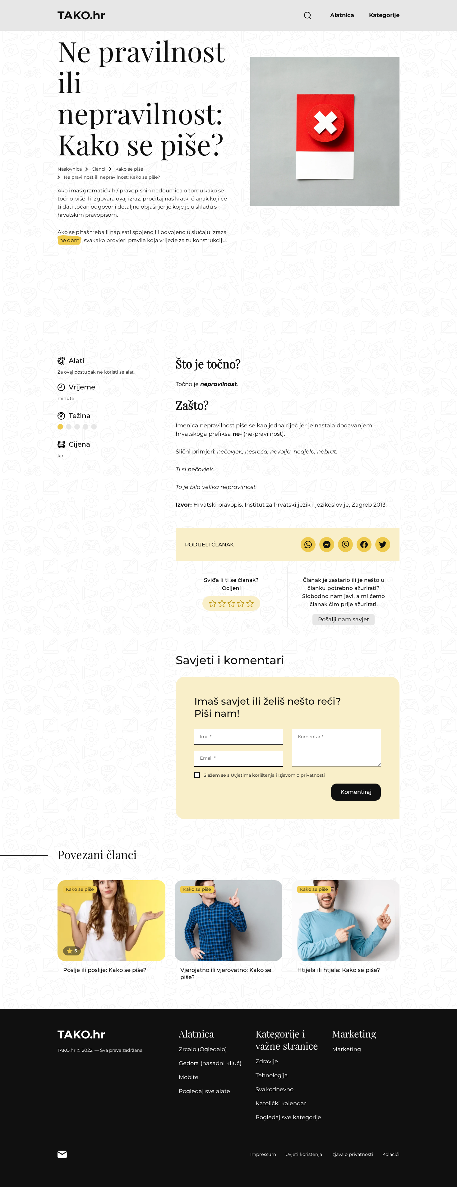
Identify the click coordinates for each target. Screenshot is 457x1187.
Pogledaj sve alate (204, 1091)
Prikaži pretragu (308, 15)
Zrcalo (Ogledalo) (203, 1049)
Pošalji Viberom (345, 544)
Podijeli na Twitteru (382, 544)
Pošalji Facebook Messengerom (326, 544)
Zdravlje (267, 1061)
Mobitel (189, 1077)
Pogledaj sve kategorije (288, 1117)
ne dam (69, 240)
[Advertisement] (228, 309)
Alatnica (342, 15)
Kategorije (384, 15)
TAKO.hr (81, 15)
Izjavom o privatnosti (301, 775)
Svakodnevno (274, 1089)
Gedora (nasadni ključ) (210, 1063)
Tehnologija (272, 1075)
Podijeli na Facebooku (364, 544)
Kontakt (62, 1154)
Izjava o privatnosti (352, 1154)
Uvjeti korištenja (303, 1154)
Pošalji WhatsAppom (308, 544)
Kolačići (390, 1154)
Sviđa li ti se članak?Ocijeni (231, 584)
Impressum (263, 1154)
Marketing (346, 1049)
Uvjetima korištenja (253, 775)
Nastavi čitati (111, 927)
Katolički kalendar (281, 1103)
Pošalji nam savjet (343, 619)
